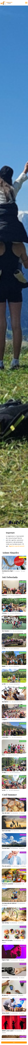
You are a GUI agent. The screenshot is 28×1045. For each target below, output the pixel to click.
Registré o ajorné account (16, 546)
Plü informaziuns (23, 1039)
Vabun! (14, 1042)
